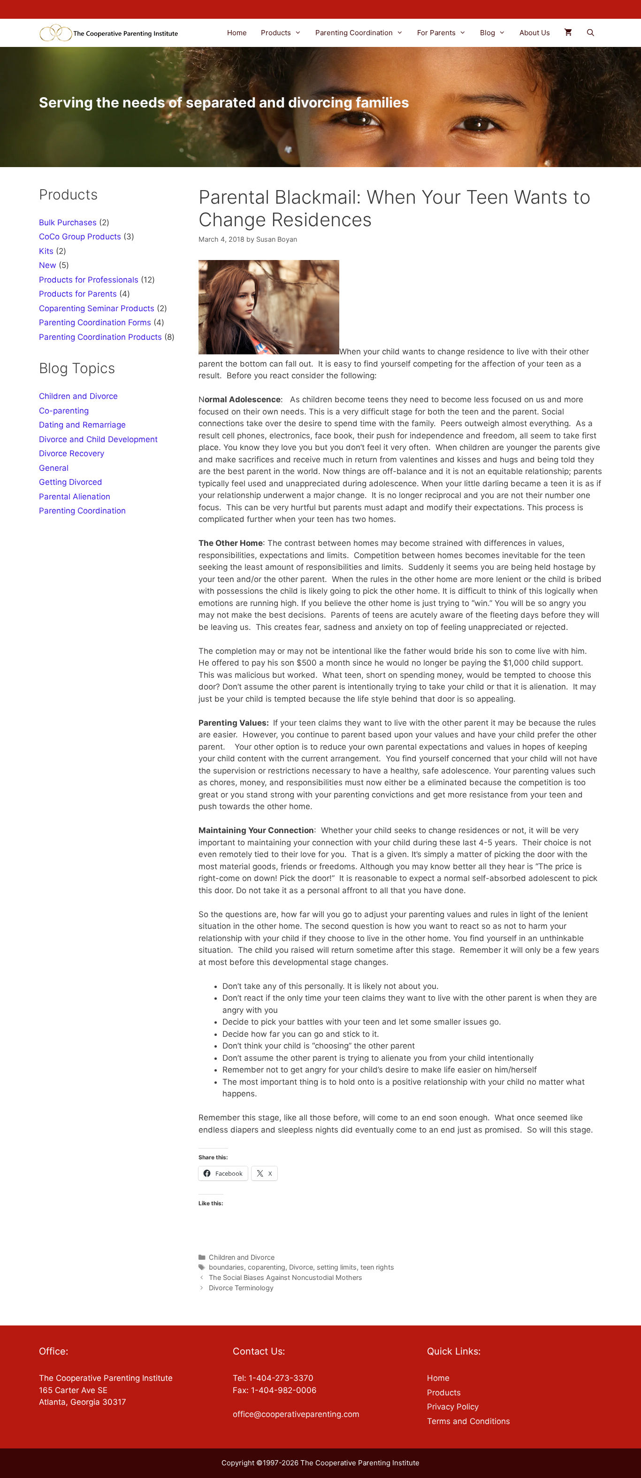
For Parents (436, 32)
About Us (534, 32)
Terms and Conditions (468, 1421)
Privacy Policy (453, 1406)
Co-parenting (64, 410)
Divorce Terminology (241, 1288)
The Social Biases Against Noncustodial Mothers (285, 1277)
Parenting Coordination (354, 32)
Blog (487, 32)
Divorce (301, 1267)
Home (237, 32)
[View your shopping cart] (568, 33)
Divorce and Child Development (98, 439)
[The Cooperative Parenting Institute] (112, 33)
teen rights (377, 1267)
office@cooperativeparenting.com (296, 1414)
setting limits (337, 1267)
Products (276, 32)
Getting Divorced (70, 482)
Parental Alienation (74, 496)
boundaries (226, 1267)
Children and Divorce (242, 1257)
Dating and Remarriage (82, 424)
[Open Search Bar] (590, 33)
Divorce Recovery (71, 453)
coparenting (266, 1267)
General (54, 468)
